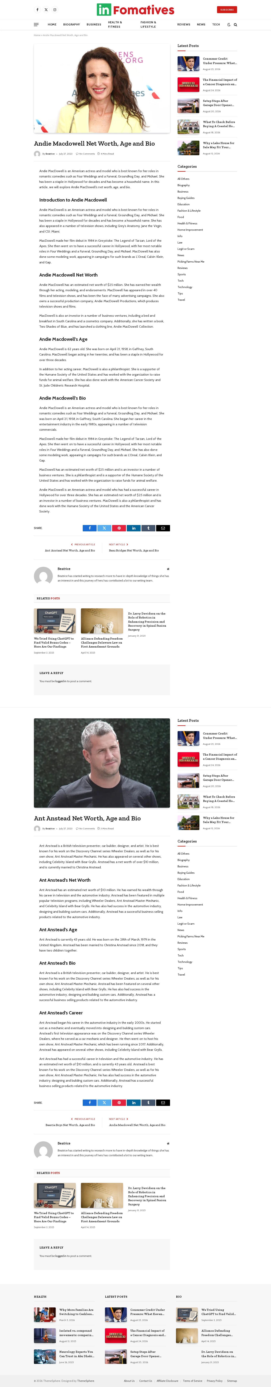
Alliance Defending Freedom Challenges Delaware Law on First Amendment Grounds (102, 643)
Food (181, 217)
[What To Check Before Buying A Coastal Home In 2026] (188, 127)
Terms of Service (192, 1380)
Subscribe (227, 9)
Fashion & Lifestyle (148, 24)
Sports (182, 274)
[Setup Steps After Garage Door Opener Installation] (188, 105)
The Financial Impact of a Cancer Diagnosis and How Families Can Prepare (220, 82)
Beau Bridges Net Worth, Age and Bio (134, 550)
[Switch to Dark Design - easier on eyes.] (228, 24)
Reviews (183, 24)
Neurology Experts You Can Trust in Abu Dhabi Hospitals (76, 1354)
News (201, 24)
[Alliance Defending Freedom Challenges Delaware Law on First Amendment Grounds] (102, 620)
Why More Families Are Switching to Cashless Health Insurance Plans (76, 1312)
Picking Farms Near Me (191, 261)
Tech (216, 24)
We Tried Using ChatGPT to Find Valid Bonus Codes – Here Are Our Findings (54, 643)
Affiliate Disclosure (167, 1380)
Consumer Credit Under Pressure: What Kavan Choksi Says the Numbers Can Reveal (219, 61)
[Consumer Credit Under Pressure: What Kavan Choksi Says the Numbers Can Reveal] (188, 63)
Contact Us (145, 1380)
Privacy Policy (215, 1380)
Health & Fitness (115, 24)
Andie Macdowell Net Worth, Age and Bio (137, 1125)
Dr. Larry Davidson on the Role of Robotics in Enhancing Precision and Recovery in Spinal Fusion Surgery (147, 622)
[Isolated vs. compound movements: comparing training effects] (45, 1335)
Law (180, 242)
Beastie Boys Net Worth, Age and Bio (70, 1125)
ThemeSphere (85, 1380)
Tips (180, 293)
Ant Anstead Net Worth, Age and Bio (70, 550)
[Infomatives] (135, 10)
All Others (183, 179)
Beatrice (50, 153)
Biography (71, 24)
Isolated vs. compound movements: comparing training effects (76, 1333)
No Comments (87, 153)
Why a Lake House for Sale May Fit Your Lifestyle (218, 145)
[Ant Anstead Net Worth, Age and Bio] (102, 762)
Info (180, 236)
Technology (185, 287)
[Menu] (36, 24)
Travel (181, 300)
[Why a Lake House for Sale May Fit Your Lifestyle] (188, 148)
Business (94, 24)
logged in (60, 681)
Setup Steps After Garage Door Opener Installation (217, 103)
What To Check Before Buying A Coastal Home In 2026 (220, 124)
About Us (129, 1380)
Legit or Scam (186, 249)
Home (52, 24)
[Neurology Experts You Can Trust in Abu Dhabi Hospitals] (45, 1356)
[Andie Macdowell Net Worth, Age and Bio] (102, 88)
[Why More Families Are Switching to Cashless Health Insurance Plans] (45, 1314)
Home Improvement (190, 230)
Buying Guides (186, 198)
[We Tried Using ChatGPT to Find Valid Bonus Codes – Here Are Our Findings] (55, 620)
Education (184, 204)
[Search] (235, 24)
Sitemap (232, 1380)
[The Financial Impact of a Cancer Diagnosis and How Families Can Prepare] (188, 84)
